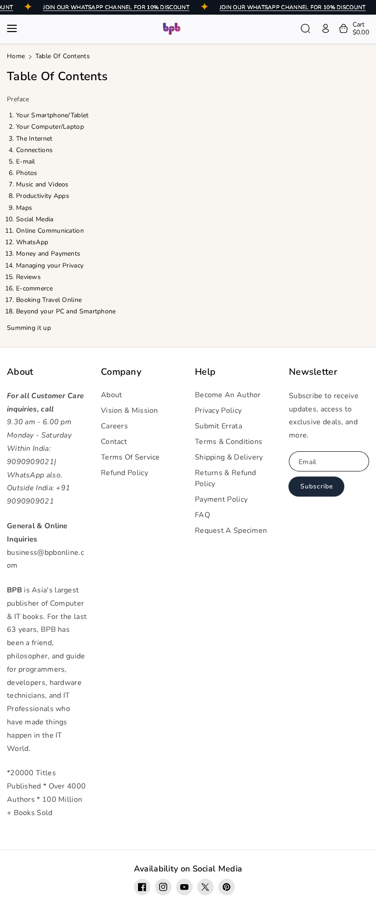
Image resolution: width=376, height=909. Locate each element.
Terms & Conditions (228, 442)
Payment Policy (221, 499)
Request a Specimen (231, 531)
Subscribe (316, 486)
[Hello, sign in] (325, 28)
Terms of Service (130, 457)
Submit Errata (218, 426)
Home (16, 56)
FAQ (202, 515)
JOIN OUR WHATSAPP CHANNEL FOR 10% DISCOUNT (116, 7)
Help (205, 372)
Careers (114, 426)
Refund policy (124, 473)
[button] (14, 28)
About (20, 372)
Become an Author (228, 395)
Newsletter (313, 372)
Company (121, 372)
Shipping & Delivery (229, 457)
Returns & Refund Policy (225, 478)
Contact (114, 442)
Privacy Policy (218, 410)
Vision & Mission (129, 410)
